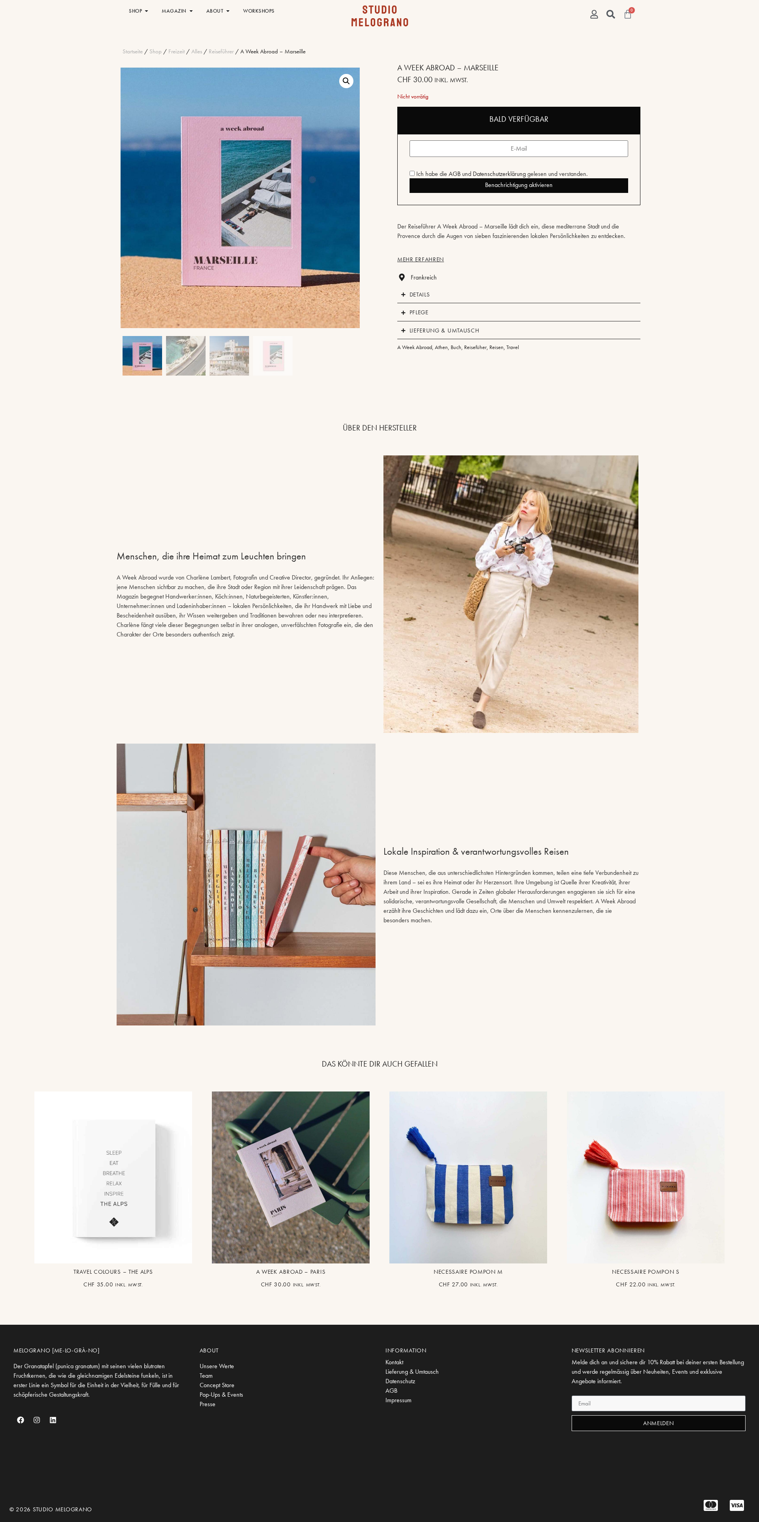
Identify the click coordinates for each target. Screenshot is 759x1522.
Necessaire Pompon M (468, 1272)
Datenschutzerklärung (499, 174)
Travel (512, 347)
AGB (455, 174)
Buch (456, 347)
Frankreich (424, 277)
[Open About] (227, 11)
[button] (346, 81)
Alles (196, 51)
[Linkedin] (53, 1420)
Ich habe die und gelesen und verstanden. (501, 174)
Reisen (496, 347)
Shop (155, 51)
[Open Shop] (146, 11)
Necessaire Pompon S (645, 1272)
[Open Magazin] (191, 11)
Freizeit (176, 51)
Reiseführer (221, 51)
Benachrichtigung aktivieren (519, 185)
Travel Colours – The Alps (113, 1272)
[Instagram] (37, 1420)
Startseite (133, 51)
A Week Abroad (414, 347)
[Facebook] (20, 1420)
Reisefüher (475, 347)
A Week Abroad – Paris (291, 1272)
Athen (441, 347)
